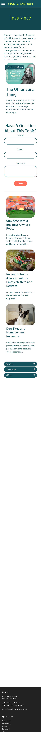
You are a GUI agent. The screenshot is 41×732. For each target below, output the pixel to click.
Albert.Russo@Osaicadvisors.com (14, 709)
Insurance (5, 729)
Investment (6, 723)
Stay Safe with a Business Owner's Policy (18, 224)
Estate (4, 726)
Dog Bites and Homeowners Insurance (15, 332)
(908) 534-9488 (12, 696)
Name (20, 135)
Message (21, 163)
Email (20, 149)
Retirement (6, 721)
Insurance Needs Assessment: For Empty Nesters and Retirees (19, 280)
